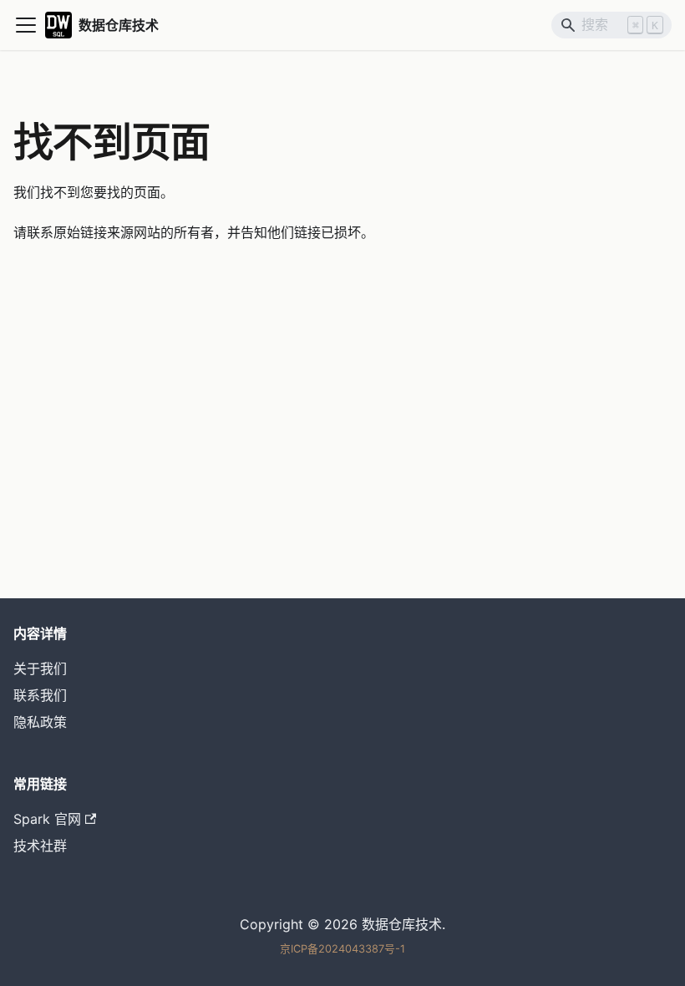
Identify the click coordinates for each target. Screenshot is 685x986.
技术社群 (40, 845)
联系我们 (40, 695)
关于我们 (40, 668)
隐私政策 (40, 722)
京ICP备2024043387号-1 (342, 949)
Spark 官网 (47, 819)
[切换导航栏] (25, 25)
